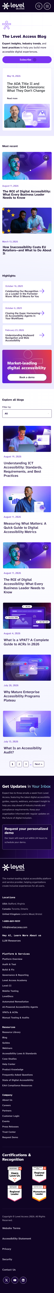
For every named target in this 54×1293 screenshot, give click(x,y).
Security (7, 1259)
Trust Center (9, 1131)
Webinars (7, 1048)
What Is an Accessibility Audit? (22, 750)
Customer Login (10, 1115)
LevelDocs (7, 996)
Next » (38, 764)
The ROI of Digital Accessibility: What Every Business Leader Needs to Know (27, 194)
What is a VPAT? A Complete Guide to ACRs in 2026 (26, 641)
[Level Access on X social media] (6, 1280)
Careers (6, 1105)
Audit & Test (9, 964)
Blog (4, 1037)
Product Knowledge (12, 1069)
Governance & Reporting (15, 974)
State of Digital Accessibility (17, 1080)
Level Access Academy (14, 980)
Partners (6, 1110)
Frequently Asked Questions (17, 1074)
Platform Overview (12, 958)
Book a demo (27, 377)
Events (6, 1121)
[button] (38, 6)
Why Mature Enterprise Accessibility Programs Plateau (22, 696)
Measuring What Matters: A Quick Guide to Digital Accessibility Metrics (25, 527)
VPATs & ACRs (10, 1012)
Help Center (8, 1064)
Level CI (6, 985)
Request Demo (10, 1137)
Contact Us (9, 1269)
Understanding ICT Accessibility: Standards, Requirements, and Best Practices (23, 469)
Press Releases (10, 1126)
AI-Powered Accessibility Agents (20, 1006)
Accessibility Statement (16, 1238)
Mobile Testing (10, 990)
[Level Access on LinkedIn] (23, 1280)
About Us (7, 1099)
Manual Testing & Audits (15, 1017)
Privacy (6, 1249)
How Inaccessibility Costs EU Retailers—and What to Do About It (27, 250)
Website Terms (11, 1228)
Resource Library (11, 1032)
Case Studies (9, 1058)
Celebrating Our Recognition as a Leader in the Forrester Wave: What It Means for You (22, 294)
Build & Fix (8, 969)
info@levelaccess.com (14, 927)
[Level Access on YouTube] (14, 1280)
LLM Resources (11, 940)
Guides (6, 1042)
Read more (18, 99)
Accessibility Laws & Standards (19, 1053)
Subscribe (25, 59)
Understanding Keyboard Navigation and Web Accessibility (19, 338)
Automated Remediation (15, 1001)
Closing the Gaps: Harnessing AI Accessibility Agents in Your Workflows (22, 316)
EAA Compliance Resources (17, 1085)
